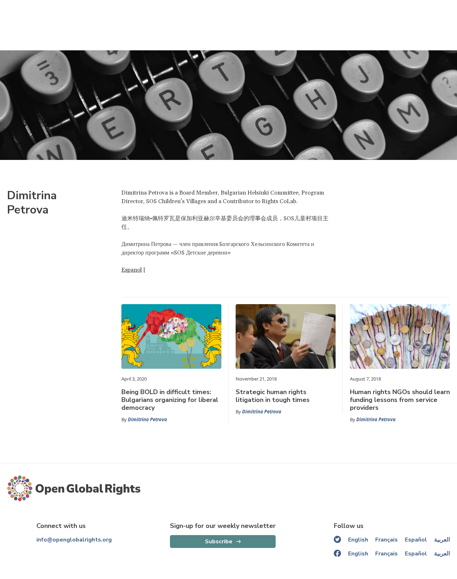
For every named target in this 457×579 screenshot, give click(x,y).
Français (386, 540)
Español (416, 540)
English (358, 540)
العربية (442, 540)
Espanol (131, 269)
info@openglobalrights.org (74, 540)
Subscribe (218, 541)
